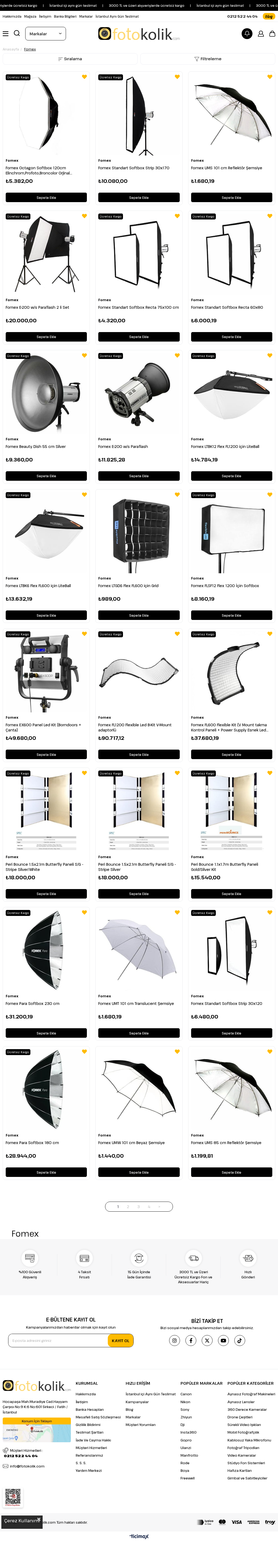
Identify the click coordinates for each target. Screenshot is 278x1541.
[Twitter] (207, 1340)
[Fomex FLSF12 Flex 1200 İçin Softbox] (231, 532)
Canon (186, 1394)
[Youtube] (223, 1340)
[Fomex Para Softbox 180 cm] (46, 1089)
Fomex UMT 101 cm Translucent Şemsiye (136, 1003)
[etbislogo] (13, 1498)
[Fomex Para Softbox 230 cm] (46, 950)
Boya (185, 1470)
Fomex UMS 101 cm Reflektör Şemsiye (226, 167)
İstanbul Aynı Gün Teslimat (117, 16)
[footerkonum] (37, 1430)
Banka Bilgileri (65, 16)
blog (269, 16)
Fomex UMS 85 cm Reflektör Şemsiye (226, 1142)
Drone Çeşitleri (240, 1417)
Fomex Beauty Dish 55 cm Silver (36, 446)
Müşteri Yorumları (141, 1424)
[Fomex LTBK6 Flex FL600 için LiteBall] (46, 532)
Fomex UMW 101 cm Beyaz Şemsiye (131, 1142)
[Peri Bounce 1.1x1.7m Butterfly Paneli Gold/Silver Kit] (231, 811)
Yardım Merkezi (89, 1470)
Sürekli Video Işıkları (244, 1424)
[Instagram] (174, 1340)
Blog (129, 1409)
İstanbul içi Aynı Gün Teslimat (151, 1394)
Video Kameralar (242, 1455)
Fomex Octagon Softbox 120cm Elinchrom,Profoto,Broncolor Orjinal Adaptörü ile (38, 170)
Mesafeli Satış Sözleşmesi (98, 1417)
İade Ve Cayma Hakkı (93, 1440)
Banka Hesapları (90, 1409)
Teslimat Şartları (89, 1432)
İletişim (45, 16)
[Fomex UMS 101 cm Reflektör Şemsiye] (231, 114)
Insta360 (189, 1432)
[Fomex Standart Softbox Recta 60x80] (231, 254)
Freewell (188, 1478)
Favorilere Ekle (84, 76)
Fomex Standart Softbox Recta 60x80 (227, 307)
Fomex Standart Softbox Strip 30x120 (226, 1003)
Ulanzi (186, 1447)
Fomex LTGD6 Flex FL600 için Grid (128, 585)
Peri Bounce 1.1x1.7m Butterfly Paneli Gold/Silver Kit (224, 867)
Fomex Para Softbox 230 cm (32, 1003)
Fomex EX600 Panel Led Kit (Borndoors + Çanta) (43, 727)
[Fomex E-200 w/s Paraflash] (138, 393)
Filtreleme (211, 58)
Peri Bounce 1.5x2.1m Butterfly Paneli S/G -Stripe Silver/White (44, 867)
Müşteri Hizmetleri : (23, 1453)
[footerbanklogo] (236, 1522)
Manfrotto (189, 1455)
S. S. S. (81, 1462)
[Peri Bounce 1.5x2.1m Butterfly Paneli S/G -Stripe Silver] (138, 811)
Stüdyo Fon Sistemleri (246, 1462)
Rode (185, 1462)
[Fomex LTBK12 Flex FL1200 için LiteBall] (231, 393)
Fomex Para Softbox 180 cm (32, 1142)
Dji (183, 1424)
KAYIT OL (120, 1340)
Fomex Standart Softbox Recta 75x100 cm (138, 307)
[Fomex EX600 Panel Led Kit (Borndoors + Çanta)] (46, 671)
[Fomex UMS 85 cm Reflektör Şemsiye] (231, 1089)
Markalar (86, 16)
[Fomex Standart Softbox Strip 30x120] (231, 950)
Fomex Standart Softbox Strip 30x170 (133, 167)
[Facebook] (190, 1340)
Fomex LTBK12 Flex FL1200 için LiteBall (225, 446)
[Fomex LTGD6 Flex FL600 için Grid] (138, 532)
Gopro (186, 1440)
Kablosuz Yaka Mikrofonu (249, 1440)
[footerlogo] (37, 1385)
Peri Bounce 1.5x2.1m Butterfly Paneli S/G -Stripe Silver (137, 867)
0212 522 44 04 (242, 16)
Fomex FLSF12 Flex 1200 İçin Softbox (225, 585)
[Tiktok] (239, 1340)
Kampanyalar (137, 1401)
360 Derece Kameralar (247, 1409)
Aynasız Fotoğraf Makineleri (251, 1394)
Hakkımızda (12, 16)
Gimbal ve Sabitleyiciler (247, 1478)
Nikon (185, 1401)
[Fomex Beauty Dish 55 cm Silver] (46, 393)
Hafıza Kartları (240, 1470)
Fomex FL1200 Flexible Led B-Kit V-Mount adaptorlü (135, 727)
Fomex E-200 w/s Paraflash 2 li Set (37, 307)
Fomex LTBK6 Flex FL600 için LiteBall (38, 585)
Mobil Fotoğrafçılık (243, 1432)
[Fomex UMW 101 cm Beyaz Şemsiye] (138, 1089)
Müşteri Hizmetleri (91, 1447)
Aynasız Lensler (241, 1401)
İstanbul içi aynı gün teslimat (199, 5)
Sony (185, 1409)
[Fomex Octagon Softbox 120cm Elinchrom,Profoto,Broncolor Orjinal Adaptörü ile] (46, 114)
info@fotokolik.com (27, 1466)
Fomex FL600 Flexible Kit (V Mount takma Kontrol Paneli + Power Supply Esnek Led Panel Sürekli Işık (229, 727)
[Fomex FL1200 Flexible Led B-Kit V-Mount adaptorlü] (138, 671)
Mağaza (30, 16)
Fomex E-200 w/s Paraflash (123, 446)
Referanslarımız (89, 1455)
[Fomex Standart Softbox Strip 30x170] (138, 114)
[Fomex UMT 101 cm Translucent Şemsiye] (138, 950)
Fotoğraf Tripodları (243, 1447)
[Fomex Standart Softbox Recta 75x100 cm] (138, 254)
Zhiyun (186, 1417)
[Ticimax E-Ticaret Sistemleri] (139, 1537)
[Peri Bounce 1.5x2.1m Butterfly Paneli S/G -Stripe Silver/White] (46, 811)
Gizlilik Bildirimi (88, 1424)
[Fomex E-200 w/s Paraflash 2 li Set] (46, 254)
